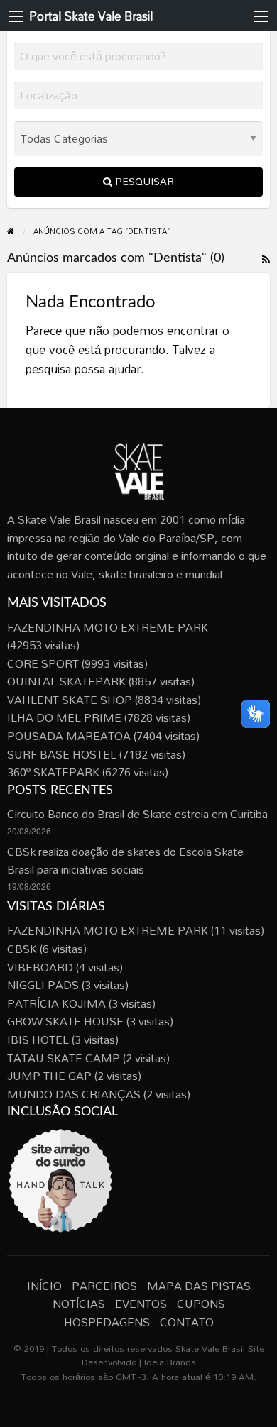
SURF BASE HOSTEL (61, 754)
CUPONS (201, 1303)
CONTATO (187, 1322)
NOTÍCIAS (79, 1303)
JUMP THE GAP (49, 1075)
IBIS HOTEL (38, 1039)
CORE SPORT (43, 663)
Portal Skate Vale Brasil (91, 16)
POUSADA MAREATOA (69, 735)
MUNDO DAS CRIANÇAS (74, 1094)
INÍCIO (44, 1285)
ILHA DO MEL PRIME (64, 717)
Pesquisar (143, 181)
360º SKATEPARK (53, 772)
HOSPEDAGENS (107, 1322)
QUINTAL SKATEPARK (66, 681)
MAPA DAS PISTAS (199, 1285)
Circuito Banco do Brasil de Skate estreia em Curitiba (137, 814)
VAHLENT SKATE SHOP (69, 699)
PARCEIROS (104, 1285)
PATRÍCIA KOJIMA (56, 1003)
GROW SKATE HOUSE (65, 1021)
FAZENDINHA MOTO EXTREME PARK (107, 627)
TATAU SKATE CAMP (63, 1058)
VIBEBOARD (40, 967)
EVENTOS (141, 1303)
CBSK (22, 948)
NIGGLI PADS (43, 985)
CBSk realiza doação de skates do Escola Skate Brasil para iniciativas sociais (125, 860)
